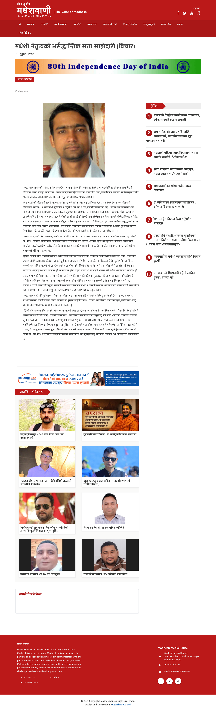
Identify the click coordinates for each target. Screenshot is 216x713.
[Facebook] (178, 13)
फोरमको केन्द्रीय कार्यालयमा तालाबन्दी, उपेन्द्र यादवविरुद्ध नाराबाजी (177, 117)
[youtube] (192, 13)
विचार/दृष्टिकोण (130, 24)
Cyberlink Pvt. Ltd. (121, 705)
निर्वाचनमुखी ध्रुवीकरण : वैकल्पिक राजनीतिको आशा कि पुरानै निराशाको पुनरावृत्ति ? (44, 529)
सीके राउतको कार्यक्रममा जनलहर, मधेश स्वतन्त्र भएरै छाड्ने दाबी (174, 172)
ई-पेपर (180, 24)
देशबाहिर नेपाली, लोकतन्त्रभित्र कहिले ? (103, 527)
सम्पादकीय (92, 24)
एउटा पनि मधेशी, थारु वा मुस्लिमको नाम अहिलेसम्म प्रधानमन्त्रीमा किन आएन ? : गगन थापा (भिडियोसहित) (173, 240)
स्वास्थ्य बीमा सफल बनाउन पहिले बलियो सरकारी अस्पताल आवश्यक (45, 483)
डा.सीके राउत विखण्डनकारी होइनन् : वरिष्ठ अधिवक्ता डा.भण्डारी (175, 205)
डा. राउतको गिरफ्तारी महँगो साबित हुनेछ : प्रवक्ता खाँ (174, 275)
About (57, 677)
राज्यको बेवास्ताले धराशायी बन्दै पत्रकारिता (105, 574)
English (196, 8)
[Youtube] (178, 681)
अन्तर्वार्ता (77, 24)
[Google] (198, 13)
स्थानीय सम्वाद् (60, 24)
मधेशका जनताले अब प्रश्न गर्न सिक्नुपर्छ (40, 574)
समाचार (30, 24)
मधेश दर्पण (166, 24)
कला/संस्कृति (149, 24)
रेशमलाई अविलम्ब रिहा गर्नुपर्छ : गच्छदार (172, 221)
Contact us (29, 677)
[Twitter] (185, 13)
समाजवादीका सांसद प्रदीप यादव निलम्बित (172, 188)
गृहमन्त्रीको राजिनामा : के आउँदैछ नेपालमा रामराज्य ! (109, 436)
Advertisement (31, 682)
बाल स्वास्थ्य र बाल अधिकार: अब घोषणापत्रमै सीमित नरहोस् (106, 483)
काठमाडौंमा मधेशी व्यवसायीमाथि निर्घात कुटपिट (177, 259)
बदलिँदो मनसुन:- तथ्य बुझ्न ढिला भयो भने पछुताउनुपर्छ (42, 436)
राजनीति (44, 24)
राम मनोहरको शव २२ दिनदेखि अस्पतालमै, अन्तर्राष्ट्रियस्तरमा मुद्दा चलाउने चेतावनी (169, 136)
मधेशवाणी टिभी (110, 24)
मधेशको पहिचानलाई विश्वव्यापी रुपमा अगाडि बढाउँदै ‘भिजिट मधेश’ (176, 155)
